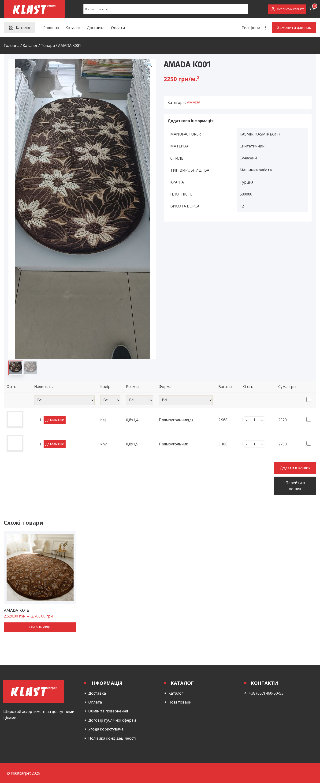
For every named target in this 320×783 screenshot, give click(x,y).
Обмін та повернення (108, 711)
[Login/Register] (287, 9)
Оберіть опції (40, 627)
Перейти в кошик (295, 485)
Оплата (95, 702)
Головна (51, 27)
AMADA (193, 102)
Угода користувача (105, 729)
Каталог (73, 27)
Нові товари (179, 702)
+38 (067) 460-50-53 (266, 693)
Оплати (118, 27)
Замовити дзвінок (294, 27)
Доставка (95, 27)
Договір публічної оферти (112, 720)
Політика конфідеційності (112, 738)
